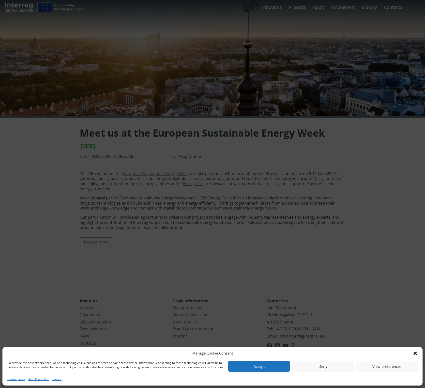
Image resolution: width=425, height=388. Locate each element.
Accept (259, 366)
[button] (415, 353)
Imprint (56, 379)
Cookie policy (16, 379)
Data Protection (38, 379)
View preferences (386, 366)
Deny (323, 366)
